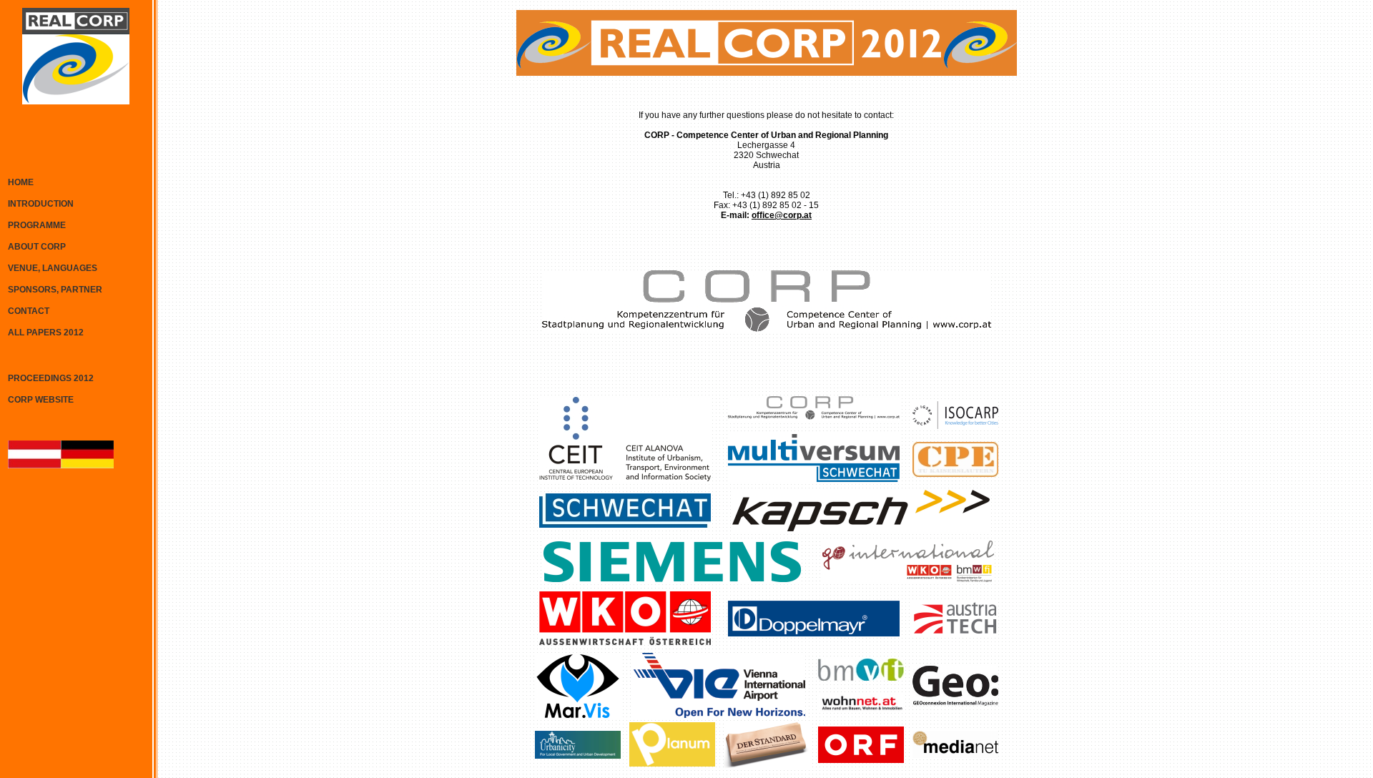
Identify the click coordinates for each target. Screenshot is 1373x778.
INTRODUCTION (41, 204)
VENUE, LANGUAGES (52, 268)
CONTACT (28, 311)
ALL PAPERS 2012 (46, 333)
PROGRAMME (37, 225)
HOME (21, 182)
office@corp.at (782, 215)
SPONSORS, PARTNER (55, 290)
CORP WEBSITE (41, 400)
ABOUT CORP (37, 247)
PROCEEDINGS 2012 (51, 378)
